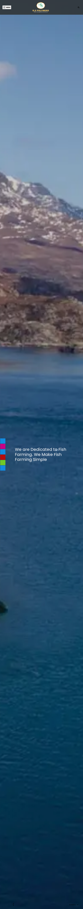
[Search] (79, 7)
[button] (6, 904)
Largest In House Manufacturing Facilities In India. (41, 454)
